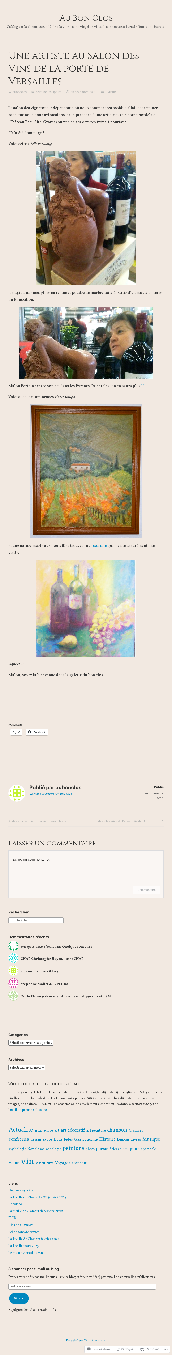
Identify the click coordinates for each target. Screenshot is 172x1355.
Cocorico (15, 1204)
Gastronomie (86, 1139)
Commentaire (146, 889)
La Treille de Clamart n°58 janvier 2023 (37, 1197)
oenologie (53, 1149)
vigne (14, 1163)
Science (115, 1149)
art (56, 1130)
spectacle (148, 1149)
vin (27, 1161)
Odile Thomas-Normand (42, 996)
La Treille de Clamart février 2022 (33, 1239)
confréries (19, 1139)
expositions (53, 1139)
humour (123, 1139)
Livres (136, 1139)
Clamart (136, 1130)
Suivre (19, 1298)
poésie (102, 1149)
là (143, 386)
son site (100, 546)
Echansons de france (23, 1232)
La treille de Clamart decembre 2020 (35, 1211)
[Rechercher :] (36, 920)
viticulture (45, 1163)
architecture (43, 1130)
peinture (41, 92)
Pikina (52, 971)
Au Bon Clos (86, 18)
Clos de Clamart (20, 1225)
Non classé (35, 1149)
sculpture (54, 92)
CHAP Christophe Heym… (43, 958)
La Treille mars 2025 (23, 1246)
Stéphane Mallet (34, 984)
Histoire (107, 1139)
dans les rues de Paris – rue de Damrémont (129, 822)
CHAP (79, 958)
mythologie (17, 1149)
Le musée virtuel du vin (25, 1253)
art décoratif (73, 1130)
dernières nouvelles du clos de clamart (38, 822)
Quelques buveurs (77, 946)
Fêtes (68, 1139)
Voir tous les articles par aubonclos (50, 794)
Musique (151, 1139)
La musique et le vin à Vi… (93, 996)
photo (90, 1149)
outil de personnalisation (29, 1110)
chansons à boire (21, 1190)
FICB (12, 1218)
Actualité (21, 1130)
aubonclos (20, 92)
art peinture (96, 1130)
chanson (117, 1130)
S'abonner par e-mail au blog (33, 1269)
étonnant (80, 1163)
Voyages (62, 1163)
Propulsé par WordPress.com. (86, 1341)
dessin (35, 1139)
